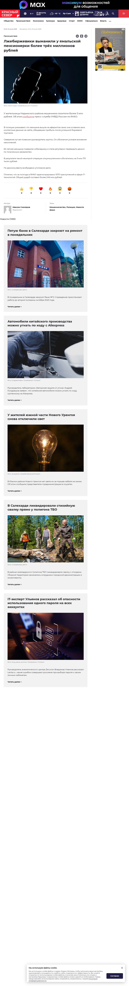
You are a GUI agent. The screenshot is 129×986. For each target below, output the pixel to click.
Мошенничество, (58, 207)
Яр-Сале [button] (67, 13)
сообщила (28, 116)
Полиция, (71, 207)
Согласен (114, 976)
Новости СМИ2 (7, 219)
